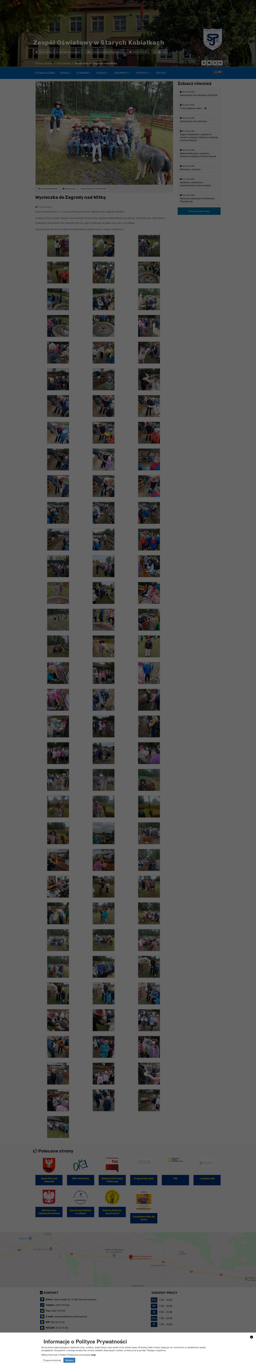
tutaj (93, 1354)
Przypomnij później (52, 1360)
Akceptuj (69, 1360)
